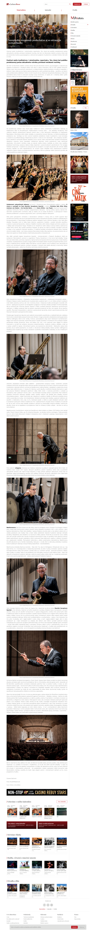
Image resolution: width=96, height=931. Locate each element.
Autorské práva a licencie (63, 921)
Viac (86, 108)
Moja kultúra (21, 10)
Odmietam (81, 927)
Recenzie (73, 44)
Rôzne (72, 38)
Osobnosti (73, 47)
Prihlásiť (86, 4)
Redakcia (59, 917)
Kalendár (48, 10)
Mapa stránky (77, 919)
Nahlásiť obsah (43, 921)
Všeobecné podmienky (29, 917)
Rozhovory (73, 41)
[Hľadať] (70, 4)
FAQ (75, 917)
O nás (8, 917)
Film (72, 33)
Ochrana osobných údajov (46, 917)
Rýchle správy (74, 22)
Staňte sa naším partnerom (13, 923)
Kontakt (8, 921)
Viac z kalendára (62, 801)
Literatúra (73, 27)
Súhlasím (74, 927)
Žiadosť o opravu (44, 923)
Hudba (72, 30)
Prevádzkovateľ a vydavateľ (13, 919)
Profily (75, 10)
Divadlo (72, 24)
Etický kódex (60, 919)
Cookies (42, 919)
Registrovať (77, 4)
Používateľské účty (28, 919)
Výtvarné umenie (75, 36)
